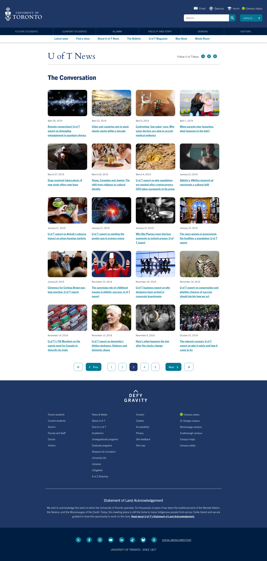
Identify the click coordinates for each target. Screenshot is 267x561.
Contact (140, 414)
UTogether (97, 470)
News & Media (99, 414)
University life (99, 457)
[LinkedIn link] (121, 540)
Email (202, 8)
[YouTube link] (111, 540)
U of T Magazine (158, 38)
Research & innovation (104, 451)
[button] (251, 17)
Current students (74, 31)
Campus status (254, 8)
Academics (98, 432)
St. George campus (190, 420)
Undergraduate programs (105, 439)
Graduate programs (102, 445)
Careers (140, 420)
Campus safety (187, 445)
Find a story (83, 38)
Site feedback (143, 439)
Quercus (219, 8)
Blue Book (181, 38)
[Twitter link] (203, 56)
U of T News (71, 56)
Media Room (202, 38)
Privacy (140, 432)
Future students (26, 31)
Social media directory (176, 540)
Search (232, 17)
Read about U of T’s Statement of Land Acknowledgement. (163, 516)
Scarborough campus (191, 432)
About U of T (98, 420)
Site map (140, 445)
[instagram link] (215, 56)
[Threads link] (154, 540)
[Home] (24, 14)
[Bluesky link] (143, 540)
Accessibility (142, 426)
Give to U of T (99, 426)
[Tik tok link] (132, 540)
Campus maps (187, 439)
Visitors (245, 31)
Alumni (117, 31)
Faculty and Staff (160, 31)
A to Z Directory (100, 476)
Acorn (236, 8)
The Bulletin (134, 38)
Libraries (96, 463)
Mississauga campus (191, 426)
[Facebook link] (209, 56)
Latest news (61, 38)
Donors (203, 31)
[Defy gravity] (135, 395)
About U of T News (108, 38)
